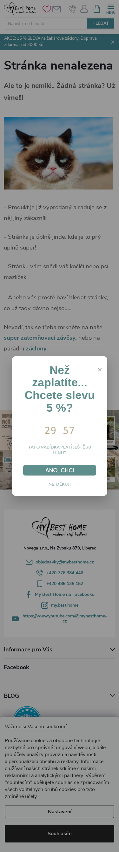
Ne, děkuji (60, 484)
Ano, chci (59, 470)
